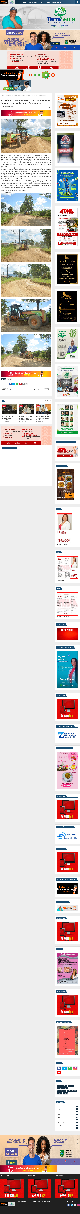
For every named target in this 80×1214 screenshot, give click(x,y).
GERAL (59, 2)
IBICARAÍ (25, 2)
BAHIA (48, 2)
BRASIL (54, 2)
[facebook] (59, 1068)
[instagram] (75, 1068)
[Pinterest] (20, 384)
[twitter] (64, 1068)
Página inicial (4, 95)
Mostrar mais (47, 400)
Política (60, 1093)
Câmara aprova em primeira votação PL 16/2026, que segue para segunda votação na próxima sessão (26, 417)
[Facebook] (10, 384)
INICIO (19, 2)
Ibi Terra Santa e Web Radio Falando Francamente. (23, 1210)
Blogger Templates (11, 1212)
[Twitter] (13, 384)
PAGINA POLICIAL (72, 1090)
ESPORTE (43, 2)
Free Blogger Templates (31, 1212)
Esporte (71, 1085)
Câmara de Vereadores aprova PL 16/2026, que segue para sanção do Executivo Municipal (8, 417)
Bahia (59, 1085)
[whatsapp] (70, 1068)
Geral (59, 1088)
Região (66, 1093)
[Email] (23, 384)
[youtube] (59, 1072)
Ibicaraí (9, 95)
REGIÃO (31, 2)
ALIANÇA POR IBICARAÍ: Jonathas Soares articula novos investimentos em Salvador (42, 417)
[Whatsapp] (17, 384)
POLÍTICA (36, 2)
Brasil (65, 1085)
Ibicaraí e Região (62, 1090)
